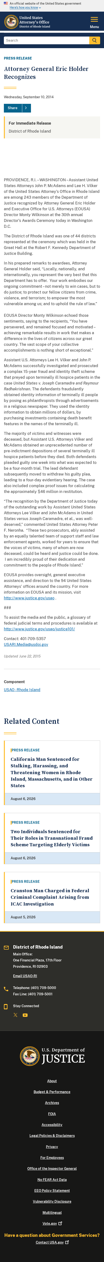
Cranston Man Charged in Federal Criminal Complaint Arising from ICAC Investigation (50, 897)
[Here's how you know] (52, 6)
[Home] (27, 28)
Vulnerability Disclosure (52, 1201)
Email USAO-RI (25, 976)
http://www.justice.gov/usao (29, 598)
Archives (52, 1103)
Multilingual (52, 1213)
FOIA (52, 1114)
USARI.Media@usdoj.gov (26, 644)
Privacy (52, 1147)
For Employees (52, 1158)
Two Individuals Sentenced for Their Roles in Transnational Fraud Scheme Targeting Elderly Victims (52, 838)
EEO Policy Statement (52, 1191)
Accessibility (52, 1125)
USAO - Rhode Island (22, 690)
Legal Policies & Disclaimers (52, 1136)
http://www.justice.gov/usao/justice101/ (39, 629)
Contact (50, 1242)
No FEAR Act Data (52, 1180)
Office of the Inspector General (52, 1169)
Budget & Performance (52, 1092)
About (52, 1081)
